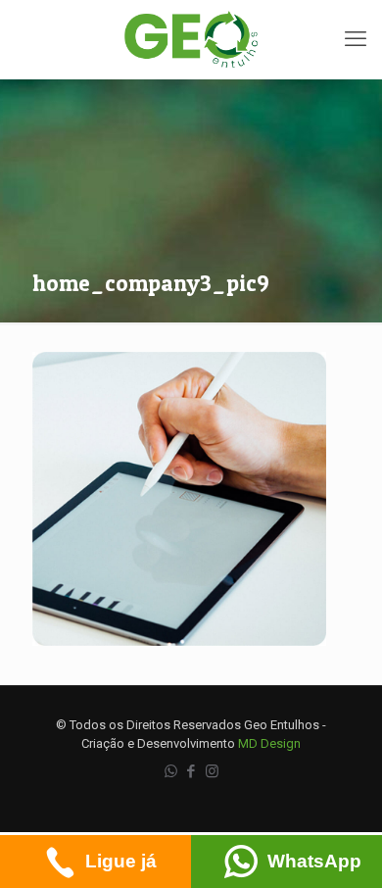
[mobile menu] (355, 39)
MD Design (269, 743)
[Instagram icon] (212, 771)
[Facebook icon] (191, 771)
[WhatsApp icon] (171, 771)
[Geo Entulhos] (191, 39)
